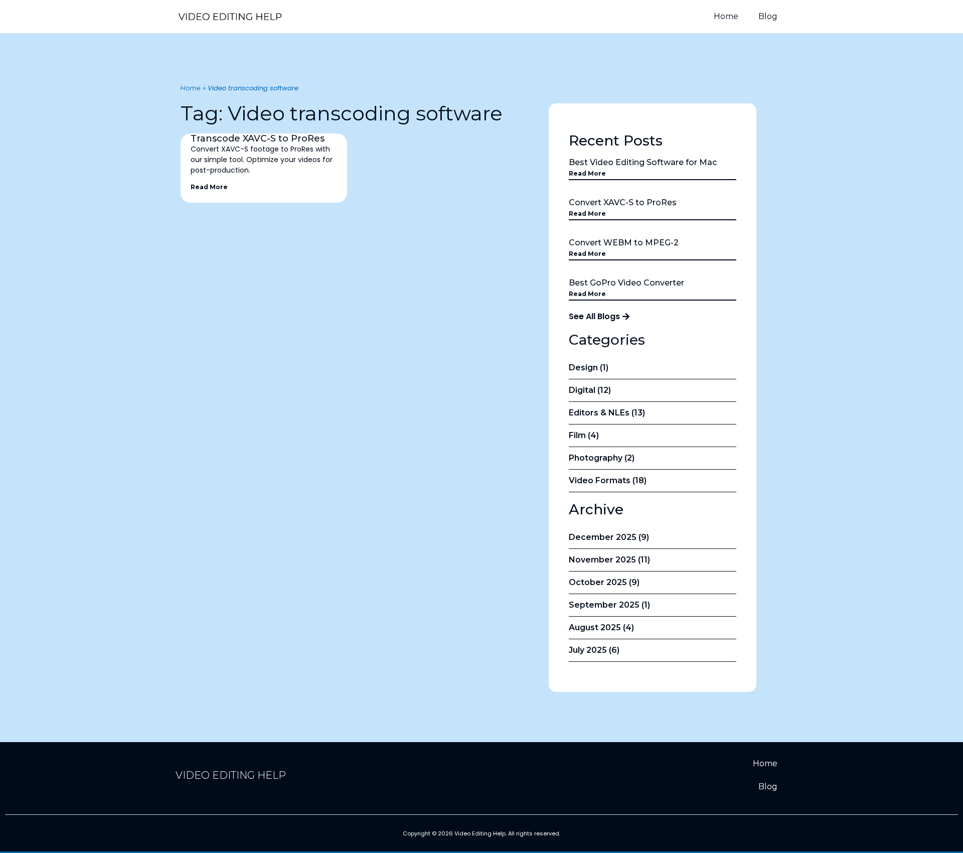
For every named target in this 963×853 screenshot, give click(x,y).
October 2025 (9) (604, 582)
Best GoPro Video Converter (626, 283)
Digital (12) (590, 390)
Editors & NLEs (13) (607, 412)
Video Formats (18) (608, 480)
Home (726, 16)
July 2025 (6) (594, 650)
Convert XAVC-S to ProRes (623, 202)
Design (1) (588, 367)
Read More (209, 187)
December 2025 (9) (609, 537)
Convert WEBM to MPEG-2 (624, 242)
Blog (767, 16)
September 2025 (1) (609, 605)
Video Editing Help (231, 775)
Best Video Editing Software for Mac (643, 162)
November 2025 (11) (609, 559)
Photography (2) (601, 458)
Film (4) (584, 435)
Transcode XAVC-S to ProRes (258, 138)
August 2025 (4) (601, 627)
